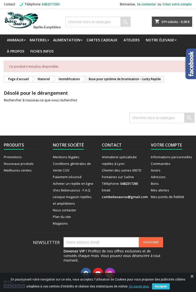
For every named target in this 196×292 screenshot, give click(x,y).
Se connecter (146, 4)
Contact (9, 4)
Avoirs (156, 170)
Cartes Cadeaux (102, 40)
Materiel (38, 40)
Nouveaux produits (19, 163)
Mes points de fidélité (167, 196)
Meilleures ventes (18, 170)
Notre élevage (160, 40)
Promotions (13, 157)
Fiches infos (42, 51)
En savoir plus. (139, 286)
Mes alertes (160, 190)
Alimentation (66, 40)
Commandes (160, 163)
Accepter (161, 286)
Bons (155, 183)
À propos (15, 51)
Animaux (15, 40)
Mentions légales (66, 157)
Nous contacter (64, 210)
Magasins (60, 223)
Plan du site (62, 216)
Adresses (158, 177)
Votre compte (166, 145)
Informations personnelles (171, 157)
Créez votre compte (177, 4)
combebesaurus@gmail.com (125, 196)
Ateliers (132, 40)
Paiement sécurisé (67, 177)
